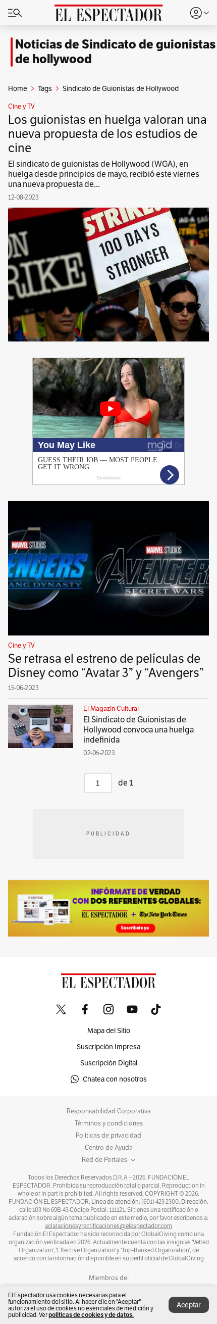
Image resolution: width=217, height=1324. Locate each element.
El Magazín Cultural (111, 709)
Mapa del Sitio (108, 1030)
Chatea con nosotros (115, 1079)
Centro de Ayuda (109, 1147)
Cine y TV (21, 107)
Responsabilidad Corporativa (109, 1111)
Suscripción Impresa (108, 1046)
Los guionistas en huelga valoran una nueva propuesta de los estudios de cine (107, 134)
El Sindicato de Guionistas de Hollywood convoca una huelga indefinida (138, 729)
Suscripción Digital (108, 1062)
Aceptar (189, 1304)
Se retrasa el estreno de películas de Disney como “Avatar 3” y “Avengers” (106, 665)
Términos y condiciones (109, 1123)
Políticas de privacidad (108, 1135)
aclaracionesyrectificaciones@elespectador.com (108, 1226)
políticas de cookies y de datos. (91, 1314)
